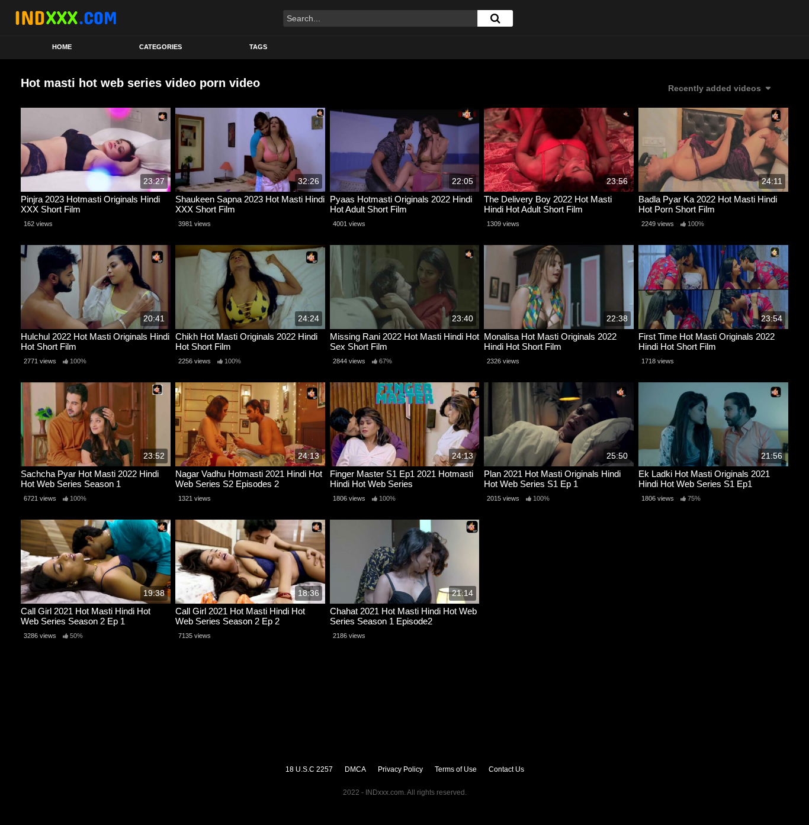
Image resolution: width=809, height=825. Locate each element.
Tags (258, 46)
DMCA (355, 769)
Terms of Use (456, 769)
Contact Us (506, 769)
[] (495, 18)
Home (62, 46)
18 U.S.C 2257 (309, 769)
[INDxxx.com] (66, 18)
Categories (160, 46)
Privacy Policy (400, 769)
